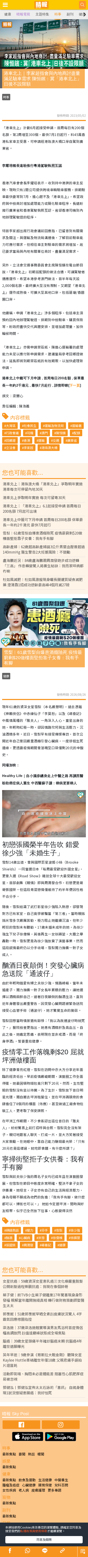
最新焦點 (9, 1454)
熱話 (31, 1454)
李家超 (28, 447)
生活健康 (45, 1479)
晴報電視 (23, 14)
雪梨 (59, 1230)
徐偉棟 (57, 1237)
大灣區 (11, 425)
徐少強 (75, 1230)
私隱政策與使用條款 (33, 1531)
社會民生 (30, 425)
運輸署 (77, 425)
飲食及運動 (27, 1479)
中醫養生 (61, 1479)
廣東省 (72, 440)
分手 (44, 1230)
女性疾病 (9, 1490)
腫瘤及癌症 (10, 1485)
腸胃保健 (45, 1485)
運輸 (41, 440)
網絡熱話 (12, 1230)
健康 (7, 14)
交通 (56, 440)
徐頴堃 (75, 1237)
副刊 (70, 14)
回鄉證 (11, 440)
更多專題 (54, 1490)
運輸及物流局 (54, 425)
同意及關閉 (44, 1539)
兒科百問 (61, 1485)
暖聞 (40, 1454)
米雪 (41, 1237)
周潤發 (28, 1245)
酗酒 (9, 1237)
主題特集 (42, 14)
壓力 (30, 1230)
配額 (77, 433)
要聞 (22, 1454)
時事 (57, 14)
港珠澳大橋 (49, 447)
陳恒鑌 (61, 433)
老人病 (24, 1490)
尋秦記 (46, 1245)
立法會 (11, 447)
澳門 (44, 433)
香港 (27, 440)
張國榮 (11, 1245)
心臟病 (25, 1237)
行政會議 (12, 433)
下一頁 (74, 385)
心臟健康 (29, 1485)
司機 (30, 433)
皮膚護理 (38, 1490)
